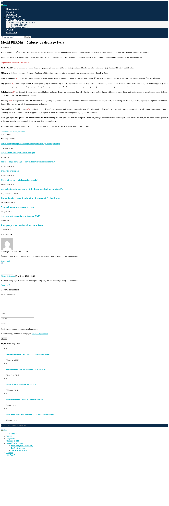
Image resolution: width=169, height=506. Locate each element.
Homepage (12, 9)
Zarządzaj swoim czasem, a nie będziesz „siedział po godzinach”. (32, 189)
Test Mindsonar (19, 25)
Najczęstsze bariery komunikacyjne (18, 152)
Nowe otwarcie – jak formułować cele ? (19, 180)
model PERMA (7, 131)
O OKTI (10, 29)
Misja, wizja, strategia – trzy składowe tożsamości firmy (28, 161)
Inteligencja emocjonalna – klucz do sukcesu (22, 225)
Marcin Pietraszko (8, 276)
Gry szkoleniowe (19, 27)
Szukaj (27, 37)
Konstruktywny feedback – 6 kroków (21, 384)
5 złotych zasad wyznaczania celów (17, 207)
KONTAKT (11, 32)
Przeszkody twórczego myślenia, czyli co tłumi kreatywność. (30, 414)
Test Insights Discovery (23, 22)
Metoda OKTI (13, 17)
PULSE (10, 11)
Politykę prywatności (40, 334)
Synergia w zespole (10, 171)
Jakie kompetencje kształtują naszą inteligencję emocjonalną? (30, 143)
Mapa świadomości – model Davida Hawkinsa (24, 399)
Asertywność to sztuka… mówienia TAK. (20, 216)
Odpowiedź (5, 261)
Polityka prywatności (19, 425)
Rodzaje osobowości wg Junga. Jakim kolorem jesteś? (28, 354)
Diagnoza (11, 14)
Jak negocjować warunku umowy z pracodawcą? (26, 369)
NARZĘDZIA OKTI (16, 20)
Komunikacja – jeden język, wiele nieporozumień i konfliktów (30, 198)
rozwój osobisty (19, 131)
